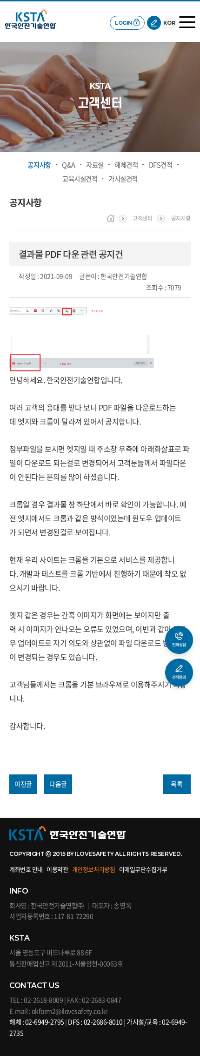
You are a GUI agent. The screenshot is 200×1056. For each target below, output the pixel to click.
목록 (176, 783)
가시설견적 (123, 178)
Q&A (68, 164)
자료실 (95, 164)
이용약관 (57, 869)
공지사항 (39, 164)
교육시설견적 (79, 178)
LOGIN (123, 23)
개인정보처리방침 (93, 869)
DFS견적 (161, 164)
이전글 (23, 783)
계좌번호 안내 (26, 869)
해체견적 (126, 164)
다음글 (58, 783)
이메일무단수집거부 (143, 869)
